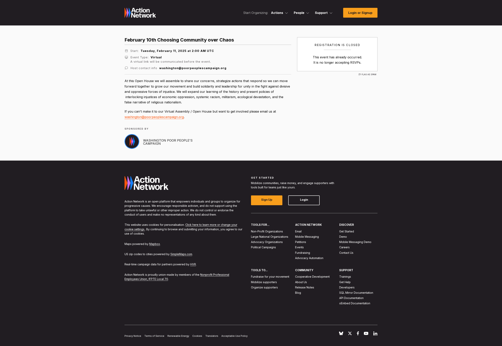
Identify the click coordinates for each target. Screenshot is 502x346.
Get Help (345, 282)
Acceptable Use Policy (234, 335)
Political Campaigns (263, 247)
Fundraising (302, 252)
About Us (301, 282)
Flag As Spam (369, 74)
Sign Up (266, 199)
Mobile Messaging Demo (355, 242)
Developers (347, 287)
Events (299, 247)
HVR (193, 264)
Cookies (197, 335)
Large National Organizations (269, 236)
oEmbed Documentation (354, 303)
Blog (298, 292)
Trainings (345, 276)
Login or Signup (360, 13)
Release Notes (304, 287)
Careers (344, 247)
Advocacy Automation (309, 258)
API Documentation (351, 298)
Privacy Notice (133, 335)
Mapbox (154, 244)
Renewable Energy (178, 335)
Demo (343, 236)
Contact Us (346, 252)
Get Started (346, 231)
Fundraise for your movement (270, 276)
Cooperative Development (312, 276)
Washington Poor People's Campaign (168, 141)
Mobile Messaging (307, 236)
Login (304, 199)
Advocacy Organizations (267, 242)
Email (298, 231)
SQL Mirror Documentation (356, 292)
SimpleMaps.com (181, 254)
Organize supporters (264, 287)
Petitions (300, 242)
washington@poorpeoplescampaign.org (154, 117)
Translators (211, 335)
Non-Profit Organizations (267, 231)
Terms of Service (154, 335)
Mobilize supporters (264, 282)
